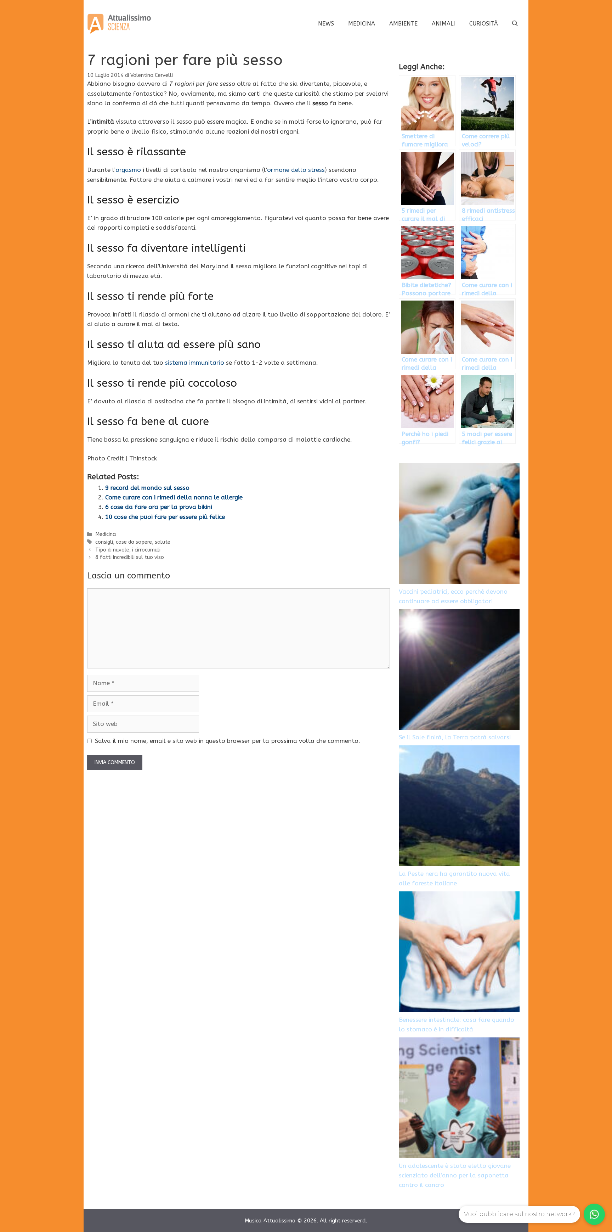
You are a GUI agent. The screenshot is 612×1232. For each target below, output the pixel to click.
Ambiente (403, 23)
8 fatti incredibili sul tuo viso (129, 557)
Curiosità (483, 23)
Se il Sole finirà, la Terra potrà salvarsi (455, 737)
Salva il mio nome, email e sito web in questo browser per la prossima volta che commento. (227, 740)
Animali (443, 23)
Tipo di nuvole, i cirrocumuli (127, 550)
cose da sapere (134, 542)
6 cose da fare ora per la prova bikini (158, 506)
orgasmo (128, 169)
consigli (104, 542)
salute (162, 542)
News (326, 23)
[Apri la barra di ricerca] (515, 24)
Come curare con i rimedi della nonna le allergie (174, 497)
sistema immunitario (194, 362)
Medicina (361, 23)
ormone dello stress (296, 169)
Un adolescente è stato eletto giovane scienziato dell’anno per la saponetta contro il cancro (455, 1175)
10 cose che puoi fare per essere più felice (165, 516)
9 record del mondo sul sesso (147, 487)
